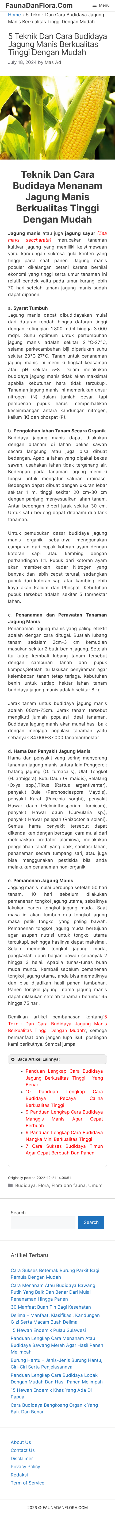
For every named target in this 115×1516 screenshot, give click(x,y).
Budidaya (25, 1185)
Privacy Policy (25, 1466)
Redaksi (19, 1475)
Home (14, 14)
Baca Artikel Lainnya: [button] (38, 1059)
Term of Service (27, 1483)
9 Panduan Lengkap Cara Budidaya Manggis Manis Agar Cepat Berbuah (64, 1118)
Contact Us (23, 1450)
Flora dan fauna (69, 1185)
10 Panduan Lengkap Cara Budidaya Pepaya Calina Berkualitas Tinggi (64, 1098)
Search (18, 1212)
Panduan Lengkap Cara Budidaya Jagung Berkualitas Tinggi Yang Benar (64, 1077)
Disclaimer (22, 1458)
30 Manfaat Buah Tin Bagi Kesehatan (51, 1307)
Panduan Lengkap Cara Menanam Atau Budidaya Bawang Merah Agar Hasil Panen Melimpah (57, 1345)
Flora (43, 1185)
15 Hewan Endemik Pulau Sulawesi (48, 1330)
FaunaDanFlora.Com (39, 5)
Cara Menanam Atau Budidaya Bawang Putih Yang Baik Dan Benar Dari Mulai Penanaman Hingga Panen (53, 1292)
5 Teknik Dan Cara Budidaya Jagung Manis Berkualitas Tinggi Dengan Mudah (57, 1023)
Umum (95, 1185)
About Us (21, 1442)
